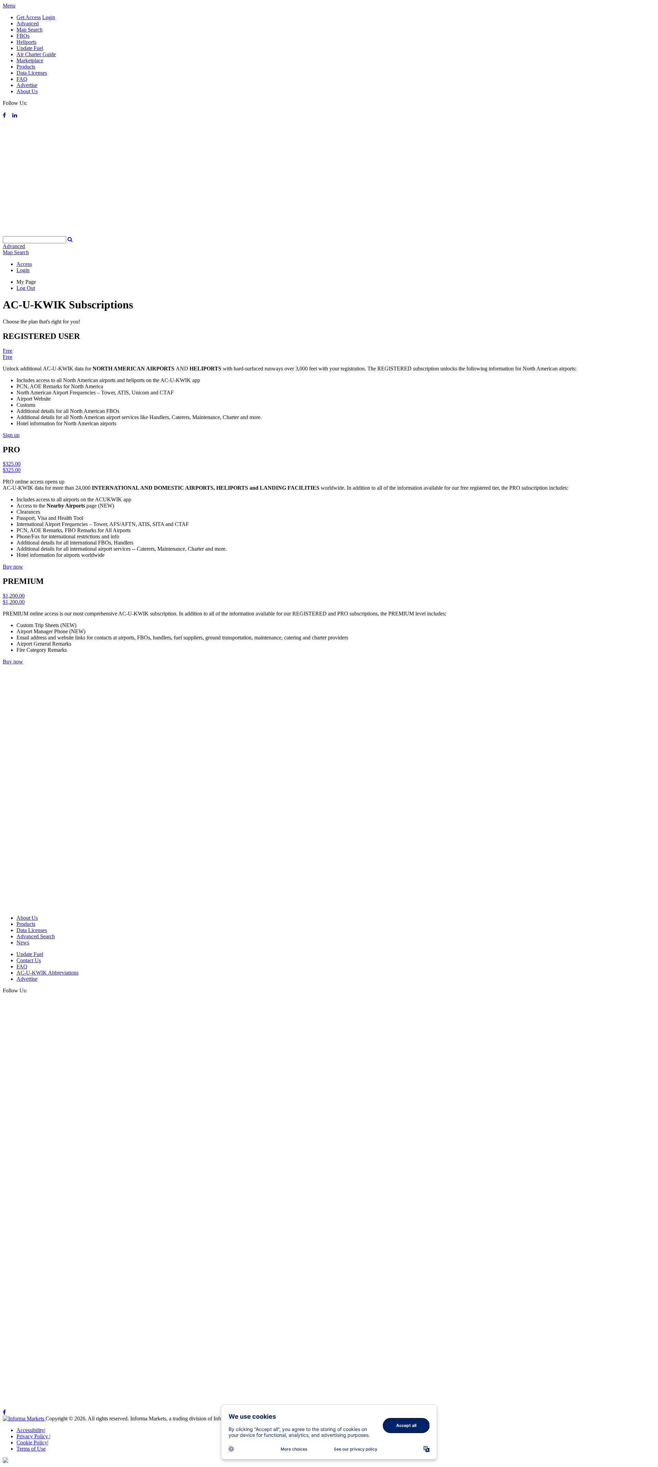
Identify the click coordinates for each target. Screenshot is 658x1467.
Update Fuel (29, 48)
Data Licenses (31, 73)
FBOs (22, 36)
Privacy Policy (33, 1436)
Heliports (26, 42)
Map (16, 252)
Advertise (26, 85)
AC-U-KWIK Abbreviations (47, 973)
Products (25, 67)
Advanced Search (35, 936)
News (22, 942)
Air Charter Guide (36, 54)
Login (48, 17)
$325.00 (12, 464)
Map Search (29, 30)
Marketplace (29, 60)
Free (7, 351)
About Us (27, 91)
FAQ (21, 79)
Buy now (13, 567)
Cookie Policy (32, 1442)
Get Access (28, 17)
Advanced (27, 23)
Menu (9, 6)
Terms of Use (31, 1449)
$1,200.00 (14, 596)
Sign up (11, 435)
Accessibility (30, 1430)
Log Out (25, 288)
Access (24, 264)
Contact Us (28, 960)
